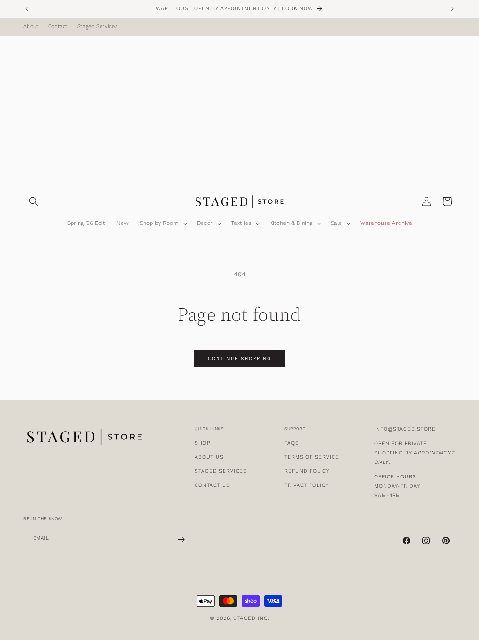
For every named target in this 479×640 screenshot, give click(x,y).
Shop (202, 443)
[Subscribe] (181, 539)
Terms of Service (311, 457)
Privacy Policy (306, 485)
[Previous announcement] (26, 9)
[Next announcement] (452, 9)
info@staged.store (404, 429)
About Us (209, 457)
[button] (33, 201)
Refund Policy (306, 471)
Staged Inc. (251, 618)
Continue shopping (239, 359)
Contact (58, 26)
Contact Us (212, 485)
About (30, 26)
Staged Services (97, 26)
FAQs (291, 443)
